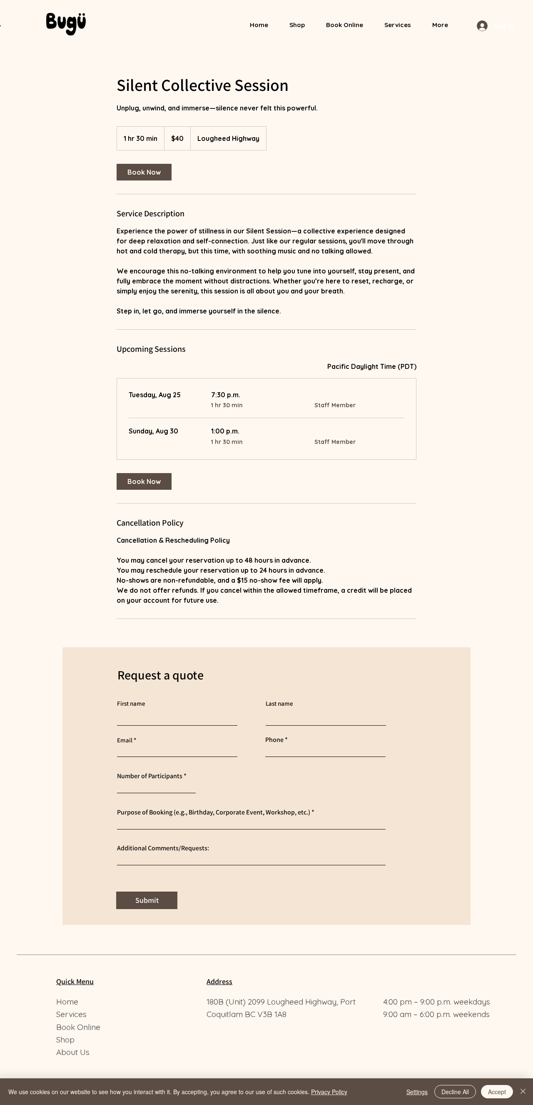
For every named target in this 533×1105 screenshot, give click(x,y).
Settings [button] (417, 1091)
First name (131, 703)
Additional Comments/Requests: (163, 848)
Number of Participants (149, 776)
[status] (371, 366)
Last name (279, 703)
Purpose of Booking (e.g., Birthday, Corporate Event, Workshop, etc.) (213, 812)
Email (124, 740)
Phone (274, 740)
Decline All (455, 1091)
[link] (144, 172)
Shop (65, 1040)
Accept (497, 1091)
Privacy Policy (329, 1091)
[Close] (523, 1091)
